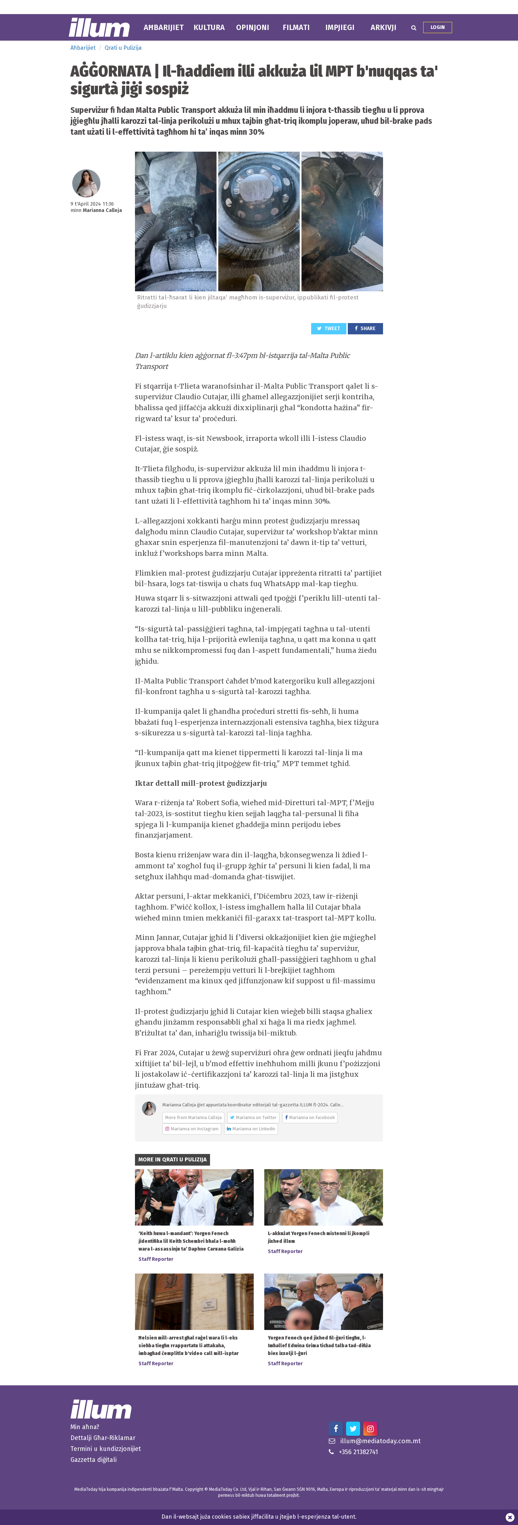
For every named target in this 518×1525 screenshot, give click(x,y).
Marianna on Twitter (256, 1117)
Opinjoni (252, 27)
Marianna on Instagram (194, 1128)
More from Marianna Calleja (193, 1117)
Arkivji (383, 27)
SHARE (367, 329)
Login (438, 27)
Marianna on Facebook (312, 1117)
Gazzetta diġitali (93, 1460)
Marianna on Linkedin (254, 1128)
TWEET (331, 329)
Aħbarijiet (164, 27)
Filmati (296, 27)
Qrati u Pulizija (123, 47)
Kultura (209, 27)
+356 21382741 (358, 1452)
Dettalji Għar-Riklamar (102, 1438)
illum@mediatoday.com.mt (380, 1441)
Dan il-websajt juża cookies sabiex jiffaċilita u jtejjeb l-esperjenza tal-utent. (259, 1516)
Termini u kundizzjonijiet (105, 1449)
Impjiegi (339, 27)
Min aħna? (84, 1427)
